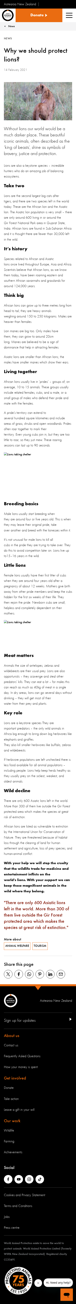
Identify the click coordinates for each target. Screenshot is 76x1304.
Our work (12, 1121)
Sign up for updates (20, 1020)
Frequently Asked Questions (22, 1056)
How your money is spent (21, 1067)
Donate (9, 1088)
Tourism (40, 946)
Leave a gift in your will (19, 1110)
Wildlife (9, 1130)
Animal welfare (17, 946)
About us (11, 1036)
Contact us (11, 1045)
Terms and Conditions (18, 1206)
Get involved (15, 1078)
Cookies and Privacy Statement (24, 1195)
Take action (11, 1099)
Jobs (7, 1217)
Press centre (11, 1227)
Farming (9, 1141)
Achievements (13, 1152)
